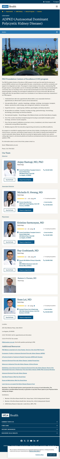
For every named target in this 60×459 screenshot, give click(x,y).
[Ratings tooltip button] (34, 229)
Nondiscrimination (24, 445)
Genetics (39, 11)
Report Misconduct (34, 445)
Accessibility (43, 445)
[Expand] (57, 421)
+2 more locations (48, 232)
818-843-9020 (49, 312)
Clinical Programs (29, 11)
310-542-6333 (49, 204)
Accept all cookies (52, 454)
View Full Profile (9, 179)
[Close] (56, 447)
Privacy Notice (14, 445)
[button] (46, 2)
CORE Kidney (19, 11)
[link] (21, 441)
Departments (9, 11)
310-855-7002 (49, 260)
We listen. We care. (52, 445)
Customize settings (39, 454)
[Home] (2, 11)
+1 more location (47, 202)
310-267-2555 (49, 170)
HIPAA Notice (7, 445)
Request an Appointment (25, 242)
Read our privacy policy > (35, 451)
